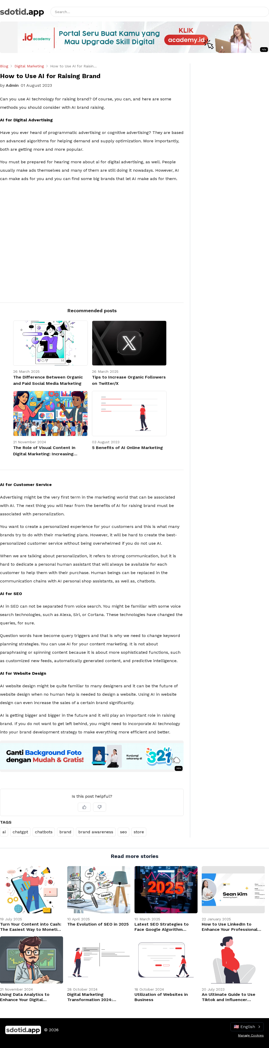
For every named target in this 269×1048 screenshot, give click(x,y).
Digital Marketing (29, 66)
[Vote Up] (84, 807)
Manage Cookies (251, 1035)
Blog (4, 66)
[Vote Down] (99, 807)
